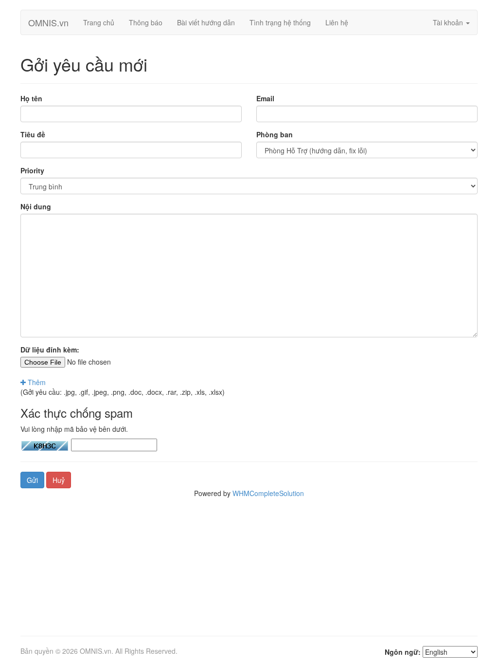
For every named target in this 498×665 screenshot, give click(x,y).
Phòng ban (274, 134)
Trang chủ (98, 22)
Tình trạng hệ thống (280, 22)
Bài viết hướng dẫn (206, 22)
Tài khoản (449, 22)
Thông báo (145, 22)
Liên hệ (336, 22)
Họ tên (31, 98)
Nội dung (35, 206)
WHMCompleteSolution (268, 493)
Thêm (36, 382)
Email (265, 98)
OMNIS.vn (48, 22)
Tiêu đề (32, 134)
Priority (32, 170)
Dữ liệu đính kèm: (49, 349)
